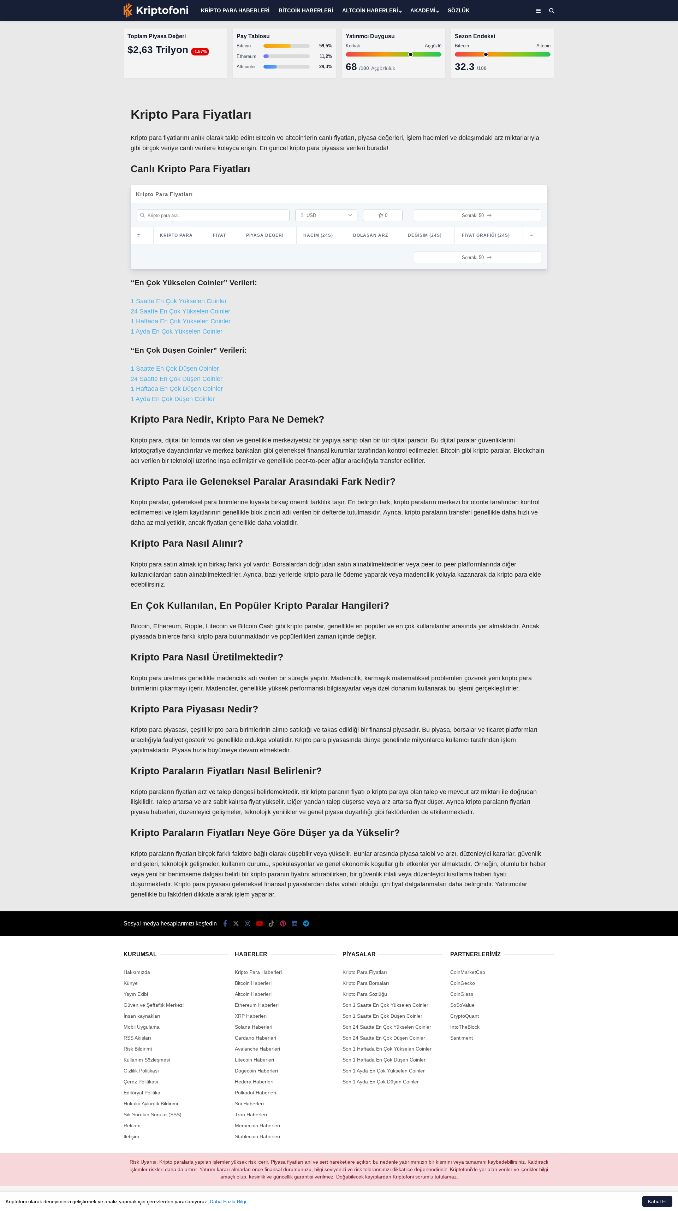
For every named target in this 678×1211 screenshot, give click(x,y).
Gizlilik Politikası (141, 1071)
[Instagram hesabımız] (247, 923)
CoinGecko (462, 983)
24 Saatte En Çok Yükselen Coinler (180, 311)
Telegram (636, 343)
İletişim (131, 1136)
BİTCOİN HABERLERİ (306, 10)
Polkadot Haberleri (255, 1092)
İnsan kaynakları (142, 1016)
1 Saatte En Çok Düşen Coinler (175, 368)
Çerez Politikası (141, 1081)
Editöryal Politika (142, 1092)
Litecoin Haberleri (254, 1060)
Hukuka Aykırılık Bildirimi (151, 1103)
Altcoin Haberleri (616, 101)
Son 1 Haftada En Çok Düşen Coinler (384, 1060)
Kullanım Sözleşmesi (147, 1060)
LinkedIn (636, 324)
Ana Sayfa (615, 39)
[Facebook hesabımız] (225, 923)
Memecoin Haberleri (620, 157)
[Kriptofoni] (156, 16)
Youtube (637, 264)
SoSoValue (462, 1005)
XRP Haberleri (613, 143)
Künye (131, 983)
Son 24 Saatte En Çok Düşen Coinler (384, 1038)
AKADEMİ (422, 10)
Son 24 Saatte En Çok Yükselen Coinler (387, 1027)
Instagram (636, 244)
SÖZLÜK (459, 10)
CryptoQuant (464, 1016)
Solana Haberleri (616, 129)
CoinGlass (461, 994)
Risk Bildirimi (138, 1049)
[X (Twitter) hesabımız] (634, 225)
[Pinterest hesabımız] (283, 923)
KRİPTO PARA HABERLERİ (235, 10)
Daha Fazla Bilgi (228, 1201)
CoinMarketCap (467, 972)
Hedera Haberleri (254, 1081)
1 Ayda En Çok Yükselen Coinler (176, 331)
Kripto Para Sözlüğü (365, 994)
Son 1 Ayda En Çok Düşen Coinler (381, 1081)
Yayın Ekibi (136, 994)
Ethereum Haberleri (619, 115)
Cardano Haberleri (255, 1038)
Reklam (132, 1125)
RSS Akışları (137, 1038)
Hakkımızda (137, 972)
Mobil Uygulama (142, 1027)
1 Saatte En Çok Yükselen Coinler (179, 301)
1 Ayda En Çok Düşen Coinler (173, 398)
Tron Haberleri (251, 1114)
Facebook (636, 205)
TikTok (636, 284)
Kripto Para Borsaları (366, 983)
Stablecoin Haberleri (620, 172)
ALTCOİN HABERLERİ (370, 10)
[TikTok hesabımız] (271, 923)
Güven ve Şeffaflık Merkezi (154, 1005)
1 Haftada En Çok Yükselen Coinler (181, 321)
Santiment (461, 1038)
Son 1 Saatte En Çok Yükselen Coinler (385, 1005)
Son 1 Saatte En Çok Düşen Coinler (382, 1016)
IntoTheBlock (465, 1027)
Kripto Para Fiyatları (365, 972)
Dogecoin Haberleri (256, 1071)
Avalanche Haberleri (257, 1049)
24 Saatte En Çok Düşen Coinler (176, 378)
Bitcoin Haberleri (616, 87)
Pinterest (637, 304)
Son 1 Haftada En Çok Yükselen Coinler (387, 1049)
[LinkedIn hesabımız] (294, 923)
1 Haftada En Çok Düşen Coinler (177, 388)
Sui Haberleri (249, 1103)
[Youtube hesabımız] (259, 923)
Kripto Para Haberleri (621, 72)
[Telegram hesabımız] (306, 923)
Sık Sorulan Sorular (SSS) (153, 1114)
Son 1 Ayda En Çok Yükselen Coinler (384, 1071)
